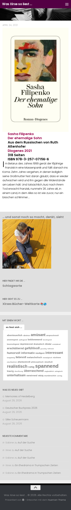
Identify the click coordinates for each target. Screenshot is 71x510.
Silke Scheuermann (17, 419)
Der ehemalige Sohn (25, 138)
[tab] (14, 327)
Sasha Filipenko (21, 134)
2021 (28, 150)
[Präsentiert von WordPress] (23, 500)
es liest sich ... (14, 327)
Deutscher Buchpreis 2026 (21, 408)
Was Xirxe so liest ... (17, 4)
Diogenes (16, 150)
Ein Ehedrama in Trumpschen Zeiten (36, 465)
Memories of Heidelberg (20, 396)
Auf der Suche (26, 442)
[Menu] (67, 4)
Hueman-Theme (57, 499)
